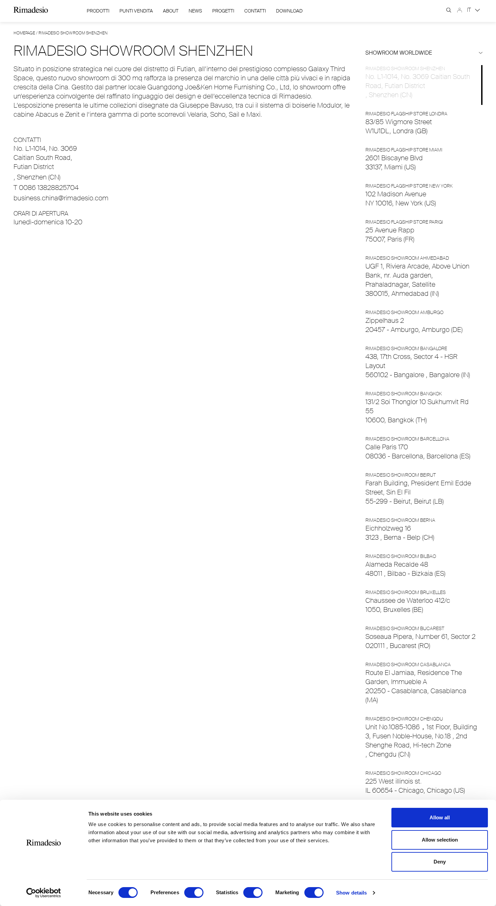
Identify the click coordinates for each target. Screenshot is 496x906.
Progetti (223, 11)
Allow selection (440, 840)
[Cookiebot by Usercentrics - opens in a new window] (43, 893)
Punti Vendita (136, 11)
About (170, 11)
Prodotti (98, 11)
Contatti (255, 11)
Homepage (24, 33)
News (195, 11)
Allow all (440, 817)
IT (469, 9)
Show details (351, 893)
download (289, 11)
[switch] (193, 892)
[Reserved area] (459, 10)
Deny (440, 862)
